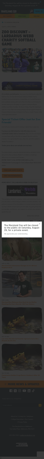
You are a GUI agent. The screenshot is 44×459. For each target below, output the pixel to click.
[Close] (39, 224)
